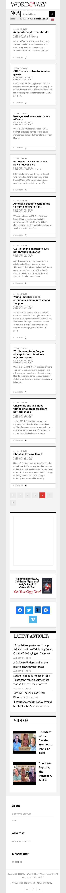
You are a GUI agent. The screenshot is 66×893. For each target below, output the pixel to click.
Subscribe (17, 862)
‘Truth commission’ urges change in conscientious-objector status (28, 354)
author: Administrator (25, 37)
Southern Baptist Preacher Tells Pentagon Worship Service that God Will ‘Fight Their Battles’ (31, 680)
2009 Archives (20, 159)
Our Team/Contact (21, 814)
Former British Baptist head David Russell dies (30, 163)
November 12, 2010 (22, 210)
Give (14, 821)
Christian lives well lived (27, 454)
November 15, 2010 (22, 168)
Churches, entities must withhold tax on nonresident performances (30, 408)
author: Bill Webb (22, 459)
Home (13, 18)
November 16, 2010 (22, 35)
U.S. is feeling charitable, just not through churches (31, 250)
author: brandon (22, 79)
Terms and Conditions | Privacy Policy (32, 883)
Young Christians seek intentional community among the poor (31, 300)
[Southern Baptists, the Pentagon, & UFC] (24, 783)
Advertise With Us (21, 841)
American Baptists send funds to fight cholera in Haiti (31, 205)
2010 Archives (20, 29)
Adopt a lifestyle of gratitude (30, 32)
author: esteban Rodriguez (27, 170)
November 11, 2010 (22, 307)
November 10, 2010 (22, 361)
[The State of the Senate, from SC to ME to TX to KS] (24, 752)
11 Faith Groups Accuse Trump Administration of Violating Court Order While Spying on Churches (32, 649)
